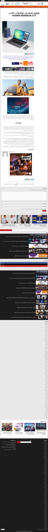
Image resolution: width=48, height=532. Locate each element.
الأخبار (38, 529)
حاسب (22, 181)
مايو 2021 (47, 411)
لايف (34, 6)
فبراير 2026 (46, 331)
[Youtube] (1, 0)
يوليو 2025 (46, 341)
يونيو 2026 (46, 444)
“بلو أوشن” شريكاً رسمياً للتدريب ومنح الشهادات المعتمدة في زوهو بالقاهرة (25, 225)
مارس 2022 (46, 397)
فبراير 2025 (46, 348)
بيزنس (39, 6)
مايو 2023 (47, 377)
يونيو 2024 (46, 359)
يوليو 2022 (46, 391)
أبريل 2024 (46, 362)
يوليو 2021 (46, 408)
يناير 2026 (46, 450)
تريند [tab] (38, 269)
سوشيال (32, 6)
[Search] (6, 6)
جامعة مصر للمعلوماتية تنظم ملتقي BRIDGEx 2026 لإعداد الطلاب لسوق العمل (18, 246)
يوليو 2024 (46, 358)
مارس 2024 (46, 363)
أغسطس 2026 (46, 323)
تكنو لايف (24, 181)
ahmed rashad (29, 20)
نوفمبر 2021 (45, 514)
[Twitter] (2, 0)
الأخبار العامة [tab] (42, 269)
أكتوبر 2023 (46, 370)
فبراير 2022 (46, 398)
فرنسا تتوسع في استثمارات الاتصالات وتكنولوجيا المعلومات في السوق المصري (10, 184)
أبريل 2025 (46, 345)
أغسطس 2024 (46, 356)
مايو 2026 (47, 327)
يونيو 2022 (46, 393)
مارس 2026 (46, 330)
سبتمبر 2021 (46, 405)
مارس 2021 (45, 524)
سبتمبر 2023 (46, 372)
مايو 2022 (47, 394)
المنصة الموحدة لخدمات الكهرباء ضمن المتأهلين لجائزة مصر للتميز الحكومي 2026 (25, 302)
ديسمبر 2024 (46, 351)
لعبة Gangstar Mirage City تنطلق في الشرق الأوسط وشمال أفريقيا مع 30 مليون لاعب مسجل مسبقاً (15, 236)
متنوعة (27, 240)
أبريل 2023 (46, 379)
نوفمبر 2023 (46, 369)
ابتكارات (29, 6)
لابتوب (10, 181)
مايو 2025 (47, 344)
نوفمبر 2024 (46, 352)
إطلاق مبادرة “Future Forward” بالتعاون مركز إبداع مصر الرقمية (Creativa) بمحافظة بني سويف (23, 317)
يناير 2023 (47, 383)
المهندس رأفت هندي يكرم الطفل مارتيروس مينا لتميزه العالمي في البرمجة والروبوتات (24, 312)
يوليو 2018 (46, 418)
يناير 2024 (47, 366)
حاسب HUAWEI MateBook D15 (17, 181)
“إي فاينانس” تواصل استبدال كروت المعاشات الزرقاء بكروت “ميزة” (26, 184)
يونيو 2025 (46, 342)
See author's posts (11, 176)
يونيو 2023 (46, 376)
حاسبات (13, 181)
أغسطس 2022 (46, 390)
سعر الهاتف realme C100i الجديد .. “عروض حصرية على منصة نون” (20, 241)
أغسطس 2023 (46, 373)
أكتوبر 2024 (45, 469)
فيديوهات (2, 6)
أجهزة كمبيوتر (30, 181)
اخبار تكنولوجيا (27, 181)
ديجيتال (37, 6)
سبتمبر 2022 (45, 501)
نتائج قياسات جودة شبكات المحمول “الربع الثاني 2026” (10, 449)
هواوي (9, 181)
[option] (24, 236)
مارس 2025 (45, 463)
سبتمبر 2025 (46, 338)
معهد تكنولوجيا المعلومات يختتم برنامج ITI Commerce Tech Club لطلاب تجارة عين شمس (24, 273)
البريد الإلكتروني (44, 203)
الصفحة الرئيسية (43, 6)
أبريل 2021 (46, 412)
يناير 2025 (47, 349)
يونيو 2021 (46, 520)
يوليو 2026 (46, 324)
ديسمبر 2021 (46, 401)
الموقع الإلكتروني (44, 206)
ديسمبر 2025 (46, 334)
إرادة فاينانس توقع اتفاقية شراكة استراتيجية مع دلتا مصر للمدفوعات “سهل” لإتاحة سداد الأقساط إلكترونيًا (8, 225)
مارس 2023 (46, 380)
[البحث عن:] (30, 230)
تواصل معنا (25, 6)
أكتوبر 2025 (46, 337)
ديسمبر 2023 (45, 482)
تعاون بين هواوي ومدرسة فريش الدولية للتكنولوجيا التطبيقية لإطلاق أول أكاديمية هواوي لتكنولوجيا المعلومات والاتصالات (20, 297)
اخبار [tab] (46, 269)
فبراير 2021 (46, 415)
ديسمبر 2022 (46, 384)
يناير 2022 (46, 511)
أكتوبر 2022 (46, 387)
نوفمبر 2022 (46, 386)
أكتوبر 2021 (46, 404)
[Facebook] (4, 0)
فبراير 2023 (45, 495)
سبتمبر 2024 (46, 355)
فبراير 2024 (46, 365)
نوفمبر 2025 (45, 453)
